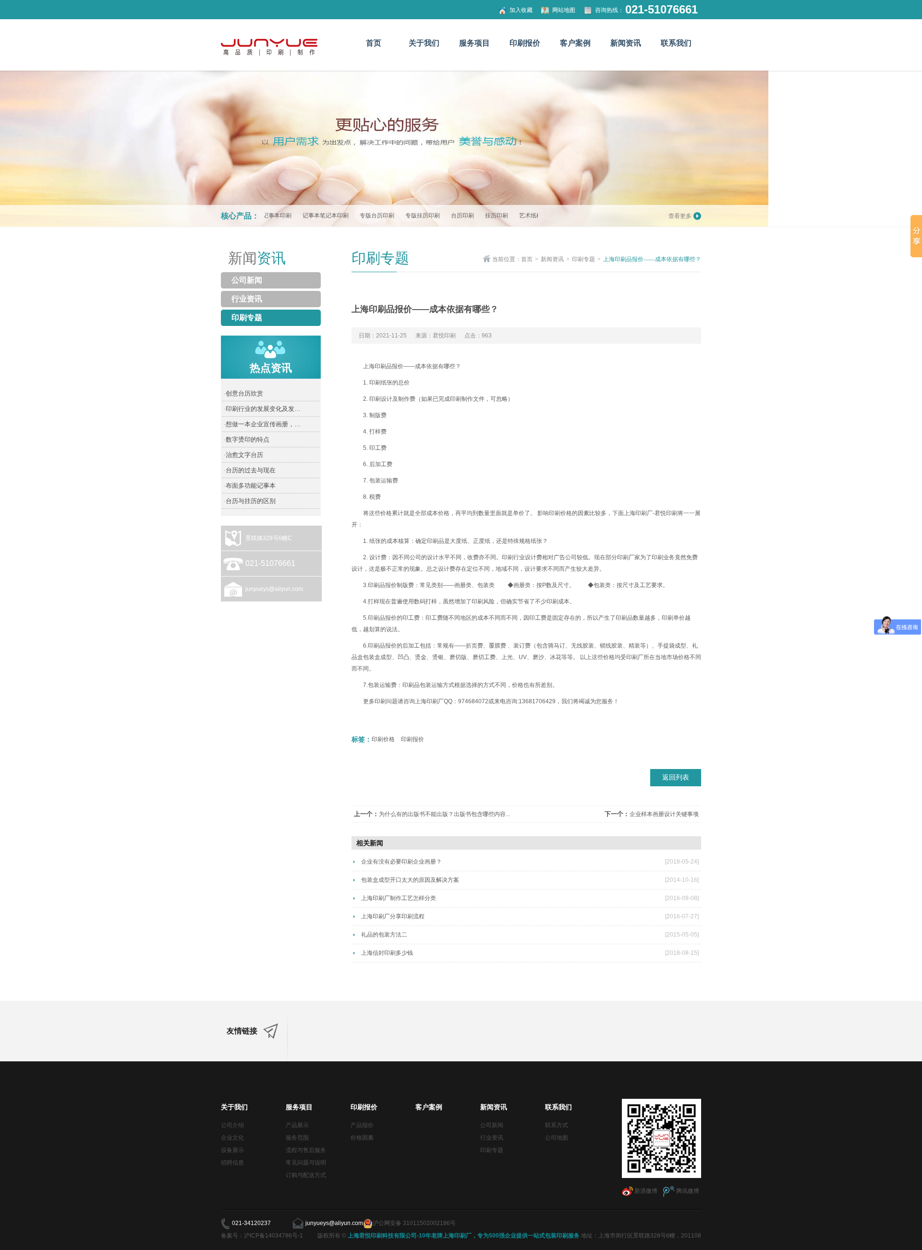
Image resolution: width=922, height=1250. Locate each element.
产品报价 (362, 1125)
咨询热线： (609, 10)
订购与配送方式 (306, 1175)
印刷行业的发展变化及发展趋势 (264, 408)
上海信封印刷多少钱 (387, 953)
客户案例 (575, 43)
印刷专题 (246, 317)
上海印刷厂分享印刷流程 (393, 916)
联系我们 (676, 43)
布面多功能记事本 (250, 485)
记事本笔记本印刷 (299, 215)
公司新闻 (246, 280)
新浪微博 (645, 1191)
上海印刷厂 (638, 513)
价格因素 (362, 1137)
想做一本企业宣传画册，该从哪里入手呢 (264, 424)
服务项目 (474, 43)
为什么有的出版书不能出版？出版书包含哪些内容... (444, 814)
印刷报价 (525, 43)
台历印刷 (436, 215)
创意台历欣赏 (243, 393)
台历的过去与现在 (250, 470)
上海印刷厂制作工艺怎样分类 (398, 898)
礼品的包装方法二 (384, 934)
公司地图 (556, 1137)
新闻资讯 (625, 43)
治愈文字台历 (243, 454)
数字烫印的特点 (246, 439)
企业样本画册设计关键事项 (664, 814)
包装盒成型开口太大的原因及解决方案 (410, 880)
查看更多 (680, 216)
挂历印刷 (470, 215)
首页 (373, 43)
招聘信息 (232, 1162)
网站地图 (563, 10)
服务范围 (297, 1137)
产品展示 (297, 1125)
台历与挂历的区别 (250, 501)
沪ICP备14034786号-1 (274, 1235)
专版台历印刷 (350, 215)
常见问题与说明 (306, 1162)
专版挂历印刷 (396, 215)
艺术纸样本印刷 (513, 215)
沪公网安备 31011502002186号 (414, 1223)
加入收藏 (521, 10)
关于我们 (424, 43)
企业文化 (232, 1137)
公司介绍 (232, 1125)
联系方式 (556, 1125)
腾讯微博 (687, 1191)
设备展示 (232, 1150)
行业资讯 (246, 299)
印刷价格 (560, 513)
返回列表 (675, 777)
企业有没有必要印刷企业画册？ (401, 861)
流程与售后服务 (306, 1150)
